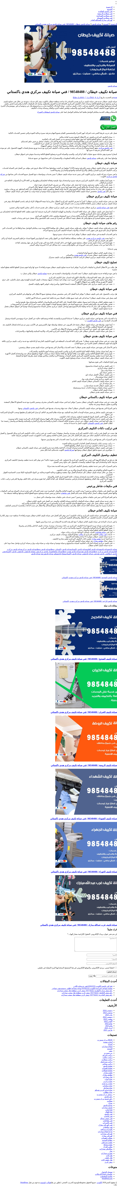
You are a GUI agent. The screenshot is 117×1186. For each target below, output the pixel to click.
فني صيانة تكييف (103, 208)
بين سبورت (108, 1053)
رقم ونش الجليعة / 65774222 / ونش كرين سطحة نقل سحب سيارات (87, 993)
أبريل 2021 (108, 1028)
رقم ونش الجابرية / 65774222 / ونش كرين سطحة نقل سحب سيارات (86, 995)
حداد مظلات (107, 1092)
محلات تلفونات (106, 1138)
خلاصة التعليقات (106, 1176)
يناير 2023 (108, 1015)
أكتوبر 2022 (108, 1021)
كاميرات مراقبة (106, 1129)
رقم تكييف (108, 1097)
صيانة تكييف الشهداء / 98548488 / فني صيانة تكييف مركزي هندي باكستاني (83, 818)
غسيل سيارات (107, 1108)
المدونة (109, 9)
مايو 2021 (108, 1026)
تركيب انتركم (107, 1055)
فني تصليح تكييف (33, 552)
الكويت (99, 1182)
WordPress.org (107, 1178)
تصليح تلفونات (107, 1068)
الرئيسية (109, 7)
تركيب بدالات (107, 1057)
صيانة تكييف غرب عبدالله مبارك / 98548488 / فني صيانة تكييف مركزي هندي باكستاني (78, 925)
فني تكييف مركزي (105, 148)
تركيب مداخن (107, 1064)
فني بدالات (103, 534)
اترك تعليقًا (77, 97)
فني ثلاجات (108, 1116)
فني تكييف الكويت (94, 321)
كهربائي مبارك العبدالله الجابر (101, 20)
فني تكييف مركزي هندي (95, 238)
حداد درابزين (107, 1081)
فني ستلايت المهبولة (104, 18)
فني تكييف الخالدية (105, 11)
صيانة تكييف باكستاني (79, 549)
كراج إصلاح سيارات (105, 1132)
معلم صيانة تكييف (51, 554)
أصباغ (110, 1044)
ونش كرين (108, 1162)
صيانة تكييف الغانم (93, 549)
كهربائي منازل (107, 1136)
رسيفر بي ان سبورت (104, 1094)
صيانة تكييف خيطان (43, 549)
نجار (110, 1151)
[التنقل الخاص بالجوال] (116, 1)
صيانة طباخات (100, 532)
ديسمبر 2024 (107, 1010)
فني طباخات (107, 1121)
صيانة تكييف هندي (87, 552)
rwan (115, 97)
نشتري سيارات (106, 1153)
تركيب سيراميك (106, 1062)
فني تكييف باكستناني (12, 552)
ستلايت (109, 1101)
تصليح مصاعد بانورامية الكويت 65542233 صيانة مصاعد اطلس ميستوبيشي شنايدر (82, 988)
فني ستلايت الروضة (104, 14)
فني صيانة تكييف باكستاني (75, 554)
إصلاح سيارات (107, 1046)
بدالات (81, 534)
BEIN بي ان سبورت (104, 1040)
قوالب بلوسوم (45, 1182)
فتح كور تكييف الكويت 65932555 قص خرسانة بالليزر (92, 986)
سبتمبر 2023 (107, 1013)
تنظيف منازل (98, 541)
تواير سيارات (107, 1077)
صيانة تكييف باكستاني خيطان (60, 549)
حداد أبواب (108, 1079)
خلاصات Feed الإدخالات (103, 1174)
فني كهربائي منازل (105, 1125)
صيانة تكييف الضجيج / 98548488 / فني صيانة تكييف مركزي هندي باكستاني (84, 659)
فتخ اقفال (108, 1112)
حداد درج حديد (107, 1084)
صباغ (110, 1103)
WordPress (24, 1182)
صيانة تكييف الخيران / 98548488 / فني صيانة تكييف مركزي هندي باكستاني (84, 712)
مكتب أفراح (108, 1147)
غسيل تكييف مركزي (46, 552)
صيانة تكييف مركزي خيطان (103, 552)
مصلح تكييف (62, 554)
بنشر (110, 1051)
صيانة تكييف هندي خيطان (71, 552)
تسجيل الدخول (106, 1172)
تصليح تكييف (42, 273)
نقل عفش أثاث (106, 1160)
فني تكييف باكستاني (30, 408)
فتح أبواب (108, 1110)
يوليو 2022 (108, 1024)
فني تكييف (101, 191)
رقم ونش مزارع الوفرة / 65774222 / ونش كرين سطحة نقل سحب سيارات (84, 991)
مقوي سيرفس (106, 1142)
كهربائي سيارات (106, 1134)
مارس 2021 (108, 1030)
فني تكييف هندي (80, 255)
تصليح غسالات (107, 1070)
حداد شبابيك (108, 1088)
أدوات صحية (107, 1042)
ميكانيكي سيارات (106, 1149)
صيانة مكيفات (57, 552)
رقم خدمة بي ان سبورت (103, 1099)
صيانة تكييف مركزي (29, 549)
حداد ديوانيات (107, 1086)
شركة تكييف (69, 450)
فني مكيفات (65, 493)
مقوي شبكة (108, 1145)
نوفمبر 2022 (107, 1019)
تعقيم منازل (96, 539)
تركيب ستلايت (107, 1060)
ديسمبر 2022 (107, 1017)
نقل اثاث (109, 1156)
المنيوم (109, 1049)
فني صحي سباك (106, 1118)
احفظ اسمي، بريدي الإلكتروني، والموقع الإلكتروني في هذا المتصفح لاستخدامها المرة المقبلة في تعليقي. (75, 968)
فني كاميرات (107, 1123)
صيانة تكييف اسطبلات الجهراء (48, 112)
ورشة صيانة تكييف (38, 554)
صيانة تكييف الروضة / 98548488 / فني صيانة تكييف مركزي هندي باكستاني (84, 765)
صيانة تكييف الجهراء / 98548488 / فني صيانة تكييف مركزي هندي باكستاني (84, 871)
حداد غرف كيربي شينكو (103, 1090)
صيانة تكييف (112, 86)
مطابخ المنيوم (107, 1140)
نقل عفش (108, 1158)
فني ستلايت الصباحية (104, 16)
